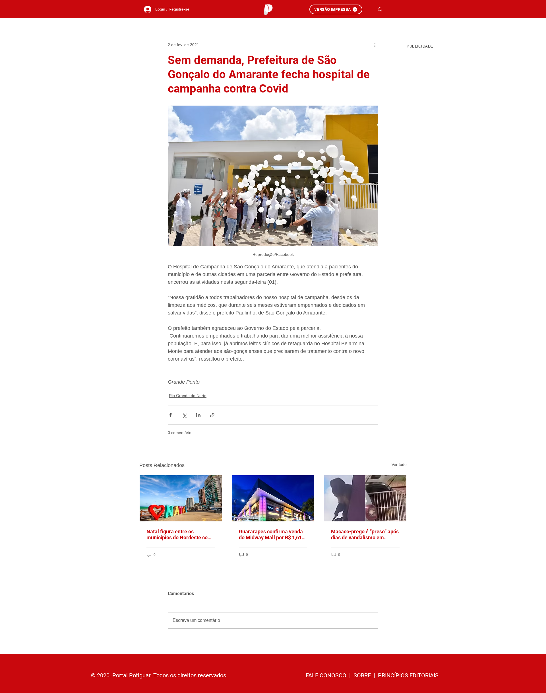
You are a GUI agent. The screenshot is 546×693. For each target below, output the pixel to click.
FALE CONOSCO (327, 675)
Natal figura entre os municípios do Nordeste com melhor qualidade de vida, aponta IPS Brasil (179, 534)
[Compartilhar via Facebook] (170, 415)
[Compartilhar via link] (212, 415)
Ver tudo (399, 464)
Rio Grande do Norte (187, 395)
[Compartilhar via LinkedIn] (198, 415)
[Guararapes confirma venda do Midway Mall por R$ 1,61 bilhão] (273, 498)
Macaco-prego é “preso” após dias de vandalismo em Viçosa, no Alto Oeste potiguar (365, 534)
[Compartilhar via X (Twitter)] (184, 415)
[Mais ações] (374, 44)
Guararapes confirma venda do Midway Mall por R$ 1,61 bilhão (271, 534)
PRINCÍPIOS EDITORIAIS (408, 675)
